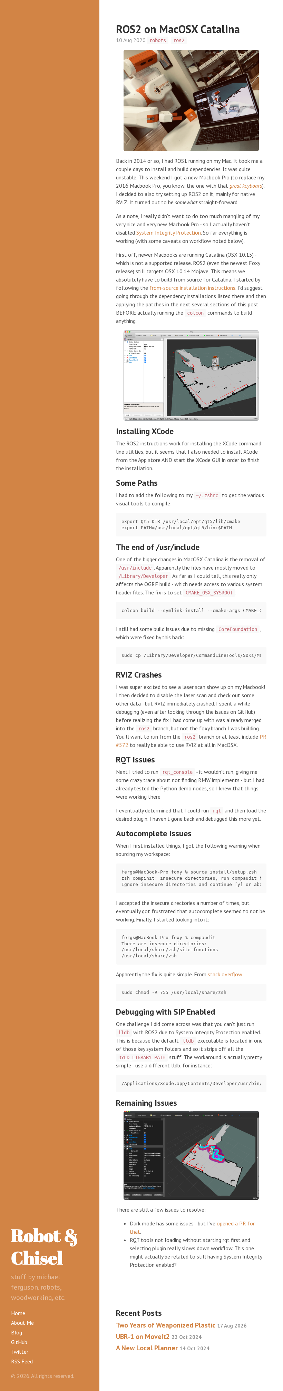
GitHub (19, 1342)
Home (18, 1313)
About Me (22, 1322)
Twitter (19, 1351)
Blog (16, 1332)
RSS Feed (22, 1361)
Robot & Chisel (44, 1246)
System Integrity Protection (168, 232)
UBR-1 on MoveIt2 (159, 1336)
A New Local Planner (162, 1347)
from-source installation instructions (192, 287)
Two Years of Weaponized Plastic (181, 1325)
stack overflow (225, 974)
